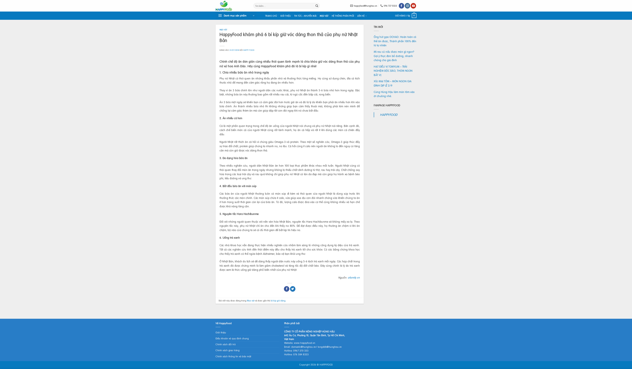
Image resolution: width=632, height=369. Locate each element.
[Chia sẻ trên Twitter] (292, 289)
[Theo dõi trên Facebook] (401, 6)
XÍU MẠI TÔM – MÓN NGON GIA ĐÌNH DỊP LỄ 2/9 (392, 83)
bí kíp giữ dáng (278, 300)
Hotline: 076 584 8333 (296, 354)
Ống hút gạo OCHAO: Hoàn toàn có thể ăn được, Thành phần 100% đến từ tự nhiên (395, 41)
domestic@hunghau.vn (303, 346)
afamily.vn (354, 277)
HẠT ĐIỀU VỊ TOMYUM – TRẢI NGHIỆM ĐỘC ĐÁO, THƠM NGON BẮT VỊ (393, 71)
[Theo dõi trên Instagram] (407, 6)
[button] (236, 16)
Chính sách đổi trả (226, 344)
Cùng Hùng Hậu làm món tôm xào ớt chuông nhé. (394, 94)
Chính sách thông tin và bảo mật (233, 356)
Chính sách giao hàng (227, 350)
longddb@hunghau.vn (330, 346)
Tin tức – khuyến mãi (305, 16)
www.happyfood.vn (304, 342)
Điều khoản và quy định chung (232, 338)
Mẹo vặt (324, 16)
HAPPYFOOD (388, 114)
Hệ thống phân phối (343, 16)
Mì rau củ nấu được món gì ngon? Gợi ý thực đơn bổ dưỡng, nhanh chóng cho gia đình (394, 56)
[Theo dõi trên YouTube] (413, 6)
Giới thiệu (285, 16)
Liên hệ (361, 15)
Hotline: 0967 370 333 (296, 350)
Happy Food (248, 50)
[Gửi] (317, 6)
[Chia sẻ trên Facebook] (286, 289)
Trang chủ (271, 16)
